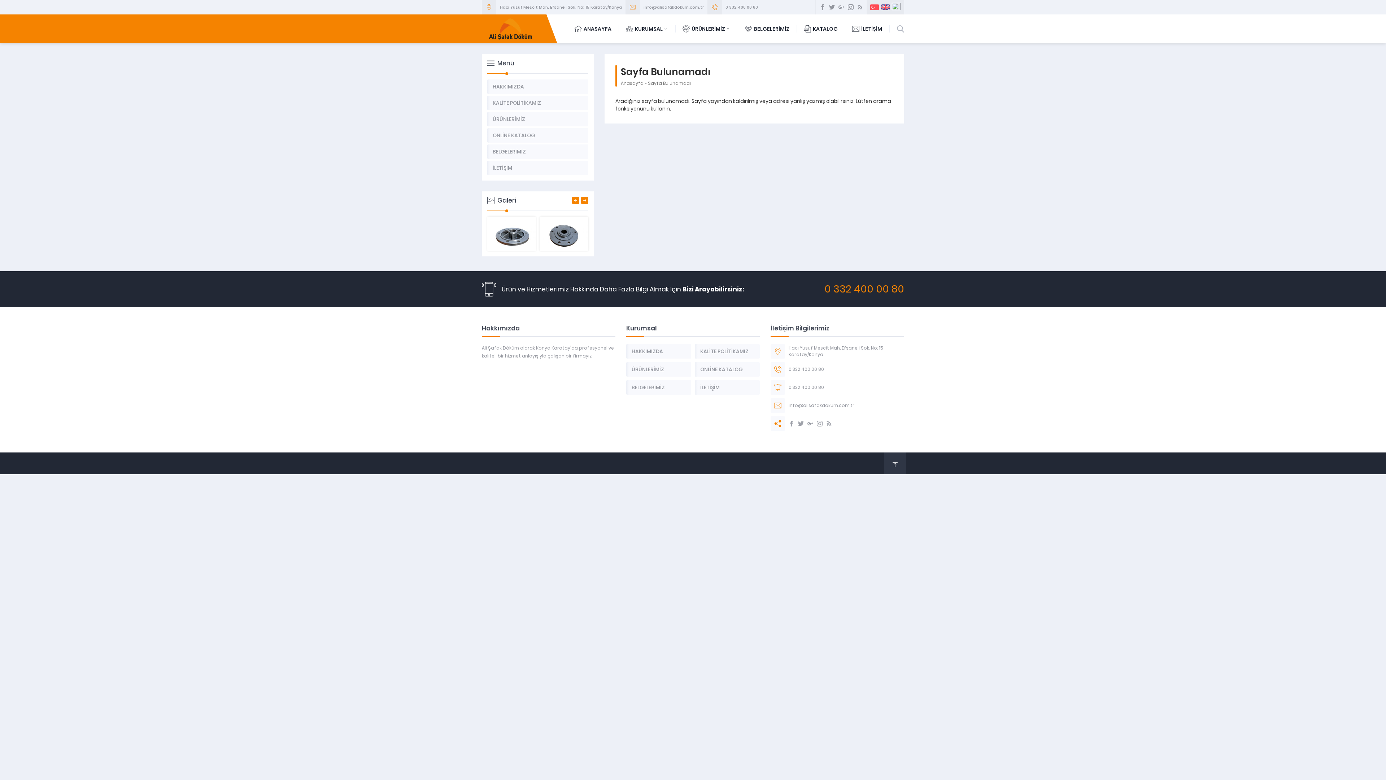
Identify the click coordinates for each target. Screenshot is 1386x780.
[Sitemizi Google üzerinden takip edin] (841, 7)
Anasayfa (632, 83)
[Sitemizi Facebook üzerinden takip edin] (822, 7)
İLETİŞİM (871, 28)
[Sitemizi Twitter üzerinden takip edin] (832, 7)
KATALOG (825, 28)
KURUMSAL (649, 28)
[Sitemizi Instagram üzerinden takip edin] (851, 7)
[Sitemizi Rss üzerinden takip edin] (860, 7)
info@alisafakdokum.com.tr (674, 7)
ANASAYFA (597, 28)
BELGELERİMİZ (771, 28)
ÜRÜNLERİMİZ (708, 28)
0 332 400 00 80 (741, 7)
